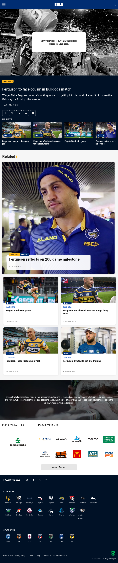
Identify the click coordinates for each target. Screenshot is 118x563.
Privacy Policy (20, 555)
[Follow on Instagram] (46, 479)
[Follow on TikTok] (27, 479)
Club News (8, 81)
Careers (32, 555)
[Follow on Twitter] (40, 479)
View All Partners (59, 467)
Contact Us (47, 555)
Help (38, 555)
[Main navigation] (3, 4)
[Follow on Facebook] (33, 479)
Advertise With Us (60, 555)
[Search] (114, 4)
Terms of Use (7, 555)
